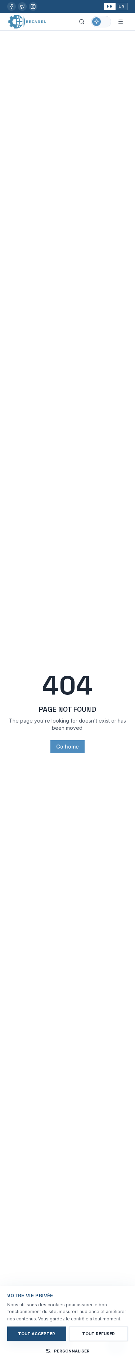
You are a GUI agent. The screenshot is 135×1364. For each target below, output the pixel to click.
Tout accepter (36, 1333)
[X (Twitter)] (22, 6)
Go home (67, 746)
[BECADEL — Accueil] (27, 22)
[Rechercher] (82, 21)
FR (110, 6)
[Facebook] (11, 6)
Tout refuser (98, 1333)
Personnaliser (72, 1351)
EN (121, 6)
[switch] (101, 21)
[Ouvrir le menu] (120, 21)
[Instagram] (33, 6)
